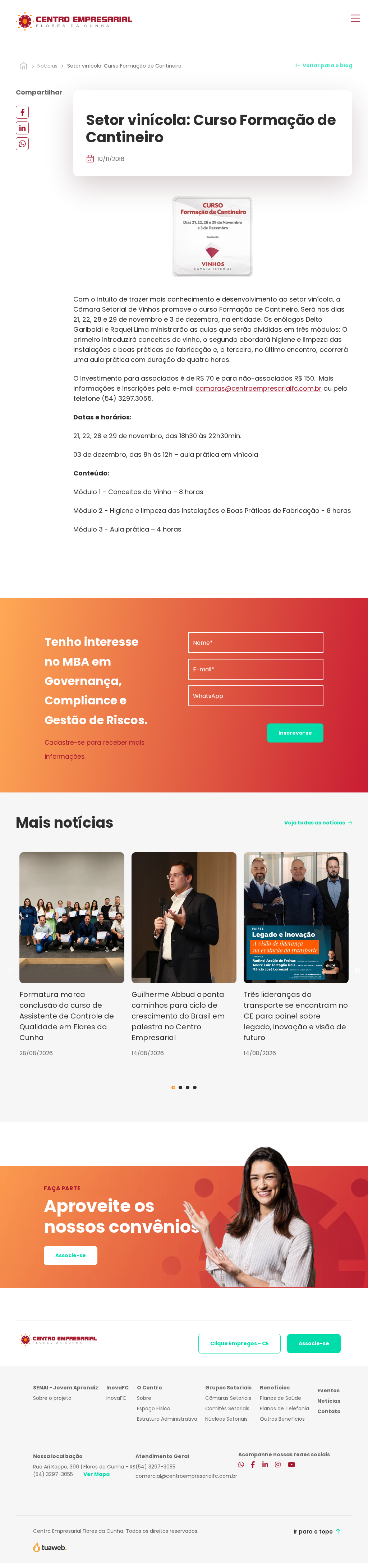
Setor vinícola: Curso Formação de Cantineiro (124, 65)
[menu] (355, 19)
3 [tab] (187, 1087)
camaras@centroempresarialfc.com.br (259, 388)
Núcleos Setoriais (226, 1418)
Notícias (47, 65)
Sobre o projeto (52, 1398)
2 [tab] (180, 1087)
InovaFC (116, 1398)
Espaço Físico (153, 1408)
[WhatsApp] (22, 143)
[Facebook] (22, 112)
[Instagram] (278, 1465)
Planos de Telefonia (284, 1408)
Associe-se (70, 1255)
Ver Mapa (96, 1474)
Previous (10, 970)
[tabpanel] (71, 955)
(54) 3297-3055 (53, 1474)
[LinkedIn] (22, 128)
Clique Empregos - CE (239, 1343)
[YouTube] (291, 1465)
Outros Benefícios (282, 1418)
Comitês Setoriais (227, 1408)
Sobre (144, 1398)
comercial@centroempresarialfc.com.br (186, 1476)
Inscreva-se (295, 732)
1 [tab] (173, 1087)
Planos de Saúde (280, 1398)
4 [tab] (195, 1087)
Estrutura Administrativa (167, 1418)
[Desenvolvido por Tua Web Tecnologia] (49, 1546)
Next (357, 970)
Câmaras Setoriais (228, 1398)
